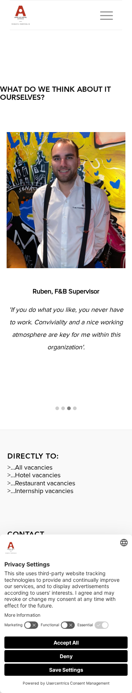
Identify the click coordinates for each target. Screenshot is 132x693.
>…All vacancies (29, 467)
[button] (57, 408)
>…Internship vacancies (40, 491)
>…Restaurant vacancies (41, 483)
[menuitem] (103, 15)
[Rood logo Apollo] (55, 15)
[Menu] (103, 15)
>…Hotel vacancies (33, 475)
